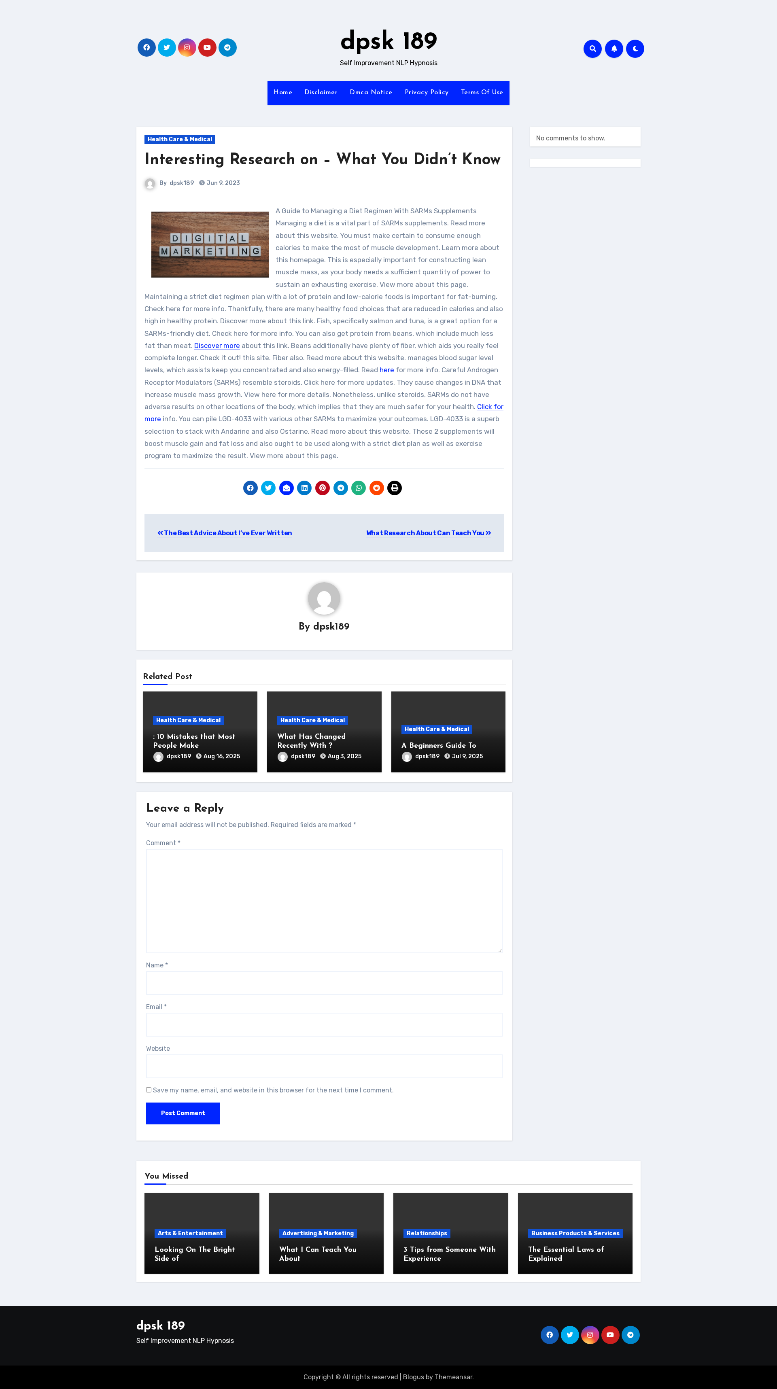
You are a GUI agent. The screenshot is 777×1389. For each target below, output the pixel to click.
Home (283, 92)
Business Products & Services (575, 1233)
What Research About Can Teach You (426, 533)
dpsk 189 (388, 43)
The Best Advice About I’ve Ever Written (227, 533)
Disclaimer (321, 92)
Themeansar (453, 1377)
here (387, 370)
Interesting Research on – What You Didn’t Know (322, 160)
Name (157, 965)
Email (156, 1007)
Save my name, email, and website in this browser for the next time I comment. (273, 1090)
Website (158, 1048)
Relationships (427, 1233)
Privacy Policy (427, 92)
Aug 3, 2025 (344, 756)
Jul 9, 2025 (467, 756)
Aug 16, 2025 (222, 756)
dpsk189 (182, 183)
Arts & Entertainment (190, 1233)
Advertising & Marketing (318, 1233)
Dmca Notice (371, 92)
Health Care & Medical (180, 139)
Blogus (413, 1377)
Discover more (217, 345)
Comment (163, 843)
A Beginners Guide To (438, 746)
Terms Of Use (482, 92)
